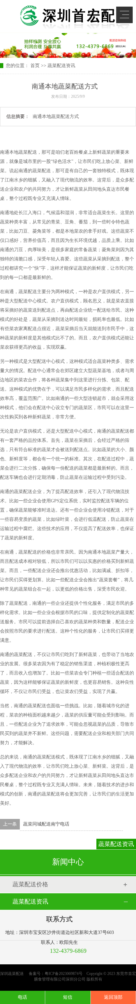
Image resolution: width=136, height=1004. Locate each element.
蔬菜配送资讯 (61, 65)
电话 (22, 997)
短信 (67, 997)
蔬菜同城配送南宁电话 (46, 824)
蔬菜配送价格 (30, 884)
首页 (35, 65)
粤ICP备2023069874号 (64, 973)
